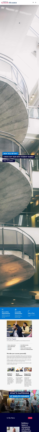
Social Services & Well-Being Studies (27, 349)
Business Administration (12, 345)
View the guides (8, 161)
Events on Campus (19, 401)
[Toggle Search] (33, 2)
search (20, 6)
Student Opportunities (19, 409)
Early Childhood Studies (24, 345)
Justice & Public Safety (11, 346)
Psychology (9, 349)
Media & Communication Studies (26, 348)
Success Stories (19, 405)
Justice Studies (23, 346)
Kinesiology (10, 348)
